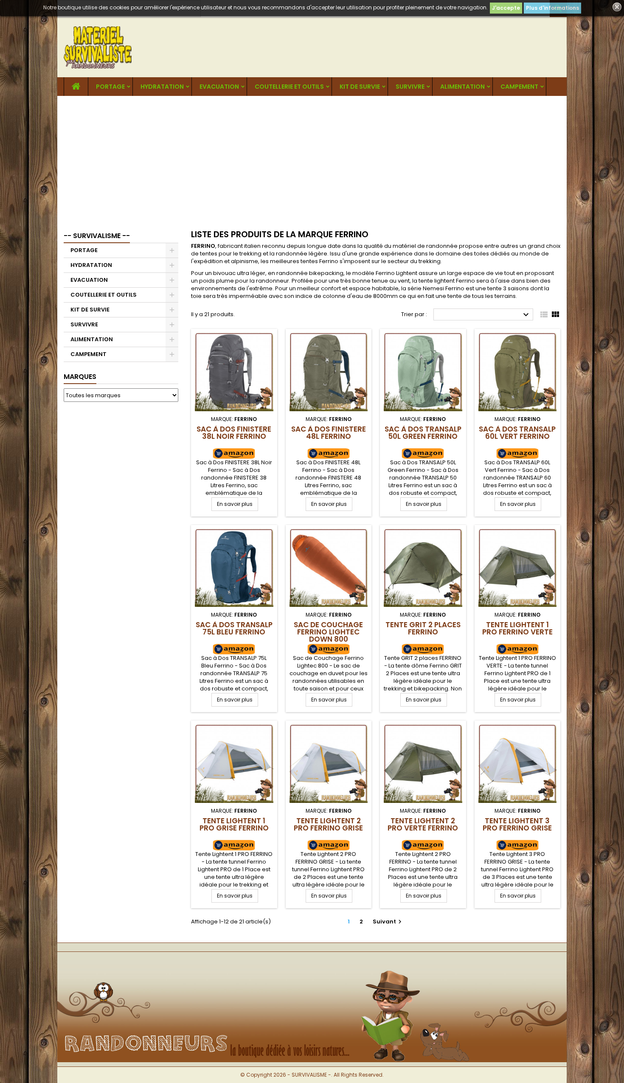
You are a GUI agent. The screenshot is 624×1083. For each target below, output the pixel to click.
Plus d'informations (552, 7)
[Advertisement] (312, 159)
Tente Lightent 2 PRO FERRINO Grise (328, 824)
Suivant (388, 921)
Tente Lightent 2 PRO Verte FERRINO (423, 824)
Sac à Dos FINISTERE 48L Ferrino (328, 432)
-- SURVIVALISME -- (97, 236)
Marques (80, 377)
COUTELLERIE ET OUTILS (289, 86)
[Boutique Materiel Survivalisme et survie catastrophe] (312, 966)
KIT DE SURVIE (360, 86)
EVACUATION (219, 86)
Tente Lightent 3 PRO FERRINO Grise (517, 824)
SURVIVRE (410, 86)
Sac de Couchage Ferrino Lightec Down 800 (328, 632)
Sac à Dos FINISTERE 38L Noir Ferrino (234, 432)
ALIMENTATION (462, 86)
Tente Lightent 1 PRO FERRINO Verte (517, 628)
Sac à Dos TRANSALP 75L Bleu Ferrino (234, 628)
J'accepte (506, 7)
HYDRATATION (162, 86)
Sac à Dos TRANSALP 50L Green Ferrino (423, 432)
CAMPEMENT (519, 86)
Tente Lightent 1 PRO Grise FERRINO (234, 824)
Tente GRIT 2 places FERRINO (423, 628)
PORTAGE (110, 86)
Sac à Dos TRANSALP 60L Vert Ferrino (517, 432)
